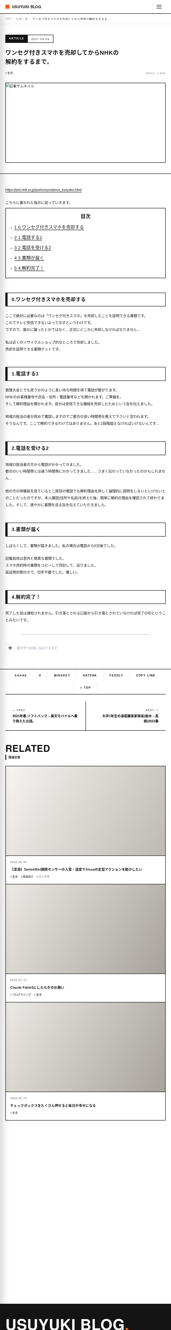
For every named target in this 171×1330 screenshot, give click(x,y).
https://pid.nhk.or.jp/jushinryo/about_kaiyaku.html (43, 190)
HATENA (90, 675)
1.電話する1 (28, 237)
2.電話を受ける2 (32, 247)
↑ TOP (85, 688)
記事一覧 (22, 18)
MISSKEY (62, 675)
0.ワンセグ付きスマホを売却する (49, 227)
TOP (8, 18)
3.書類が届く (29, 258)
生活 (10, 73)
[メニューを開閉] (159, 6)
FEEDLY (116, 675)
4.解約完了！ (29, 268)
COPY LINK (145, 675)
